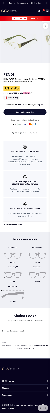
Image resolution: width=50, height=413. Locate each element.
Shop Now (33, 18)
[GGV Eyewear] (10, 11)
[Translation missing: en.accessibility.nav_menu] (47, 10)
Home (4, 343)
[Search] (39, 10)
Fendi (8, 74)
